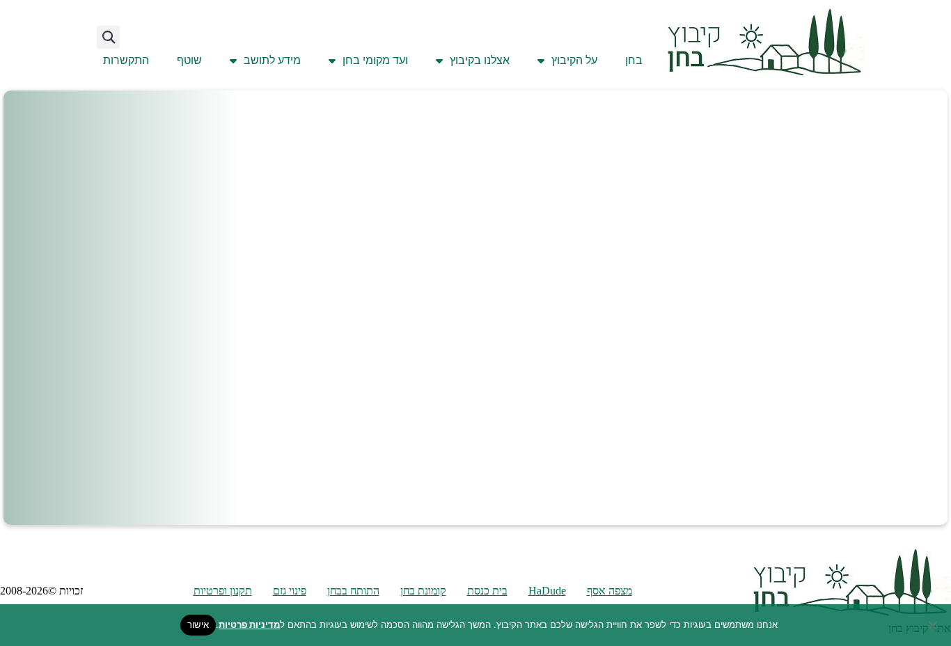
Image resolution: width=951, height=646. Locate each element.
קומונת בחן (423, 591)
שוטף (189, 60)
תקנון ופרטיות (223, 591)
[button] (108, 37)
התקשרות (126, 60)
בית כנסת (487, 591)
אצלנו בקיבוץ (480, 60)
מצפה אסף (609, 591)
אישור (198, 624)
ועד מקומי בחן (375, 60)
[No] (934, 625)
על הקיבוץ (574, 60)
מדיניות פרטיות (249, 624)
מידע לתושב (272, 60)
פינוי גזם (289, 591)
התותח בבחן (353, 591)
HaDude (547, 591)
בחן (634, 60)
